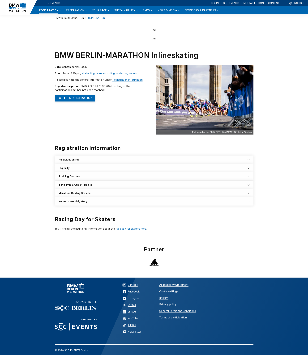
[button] (154, 262)
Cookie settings (168, 291)
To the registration (75, 98)
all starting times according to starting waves (109, 73)
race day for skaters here (131, 228)
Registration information (127, 79)
